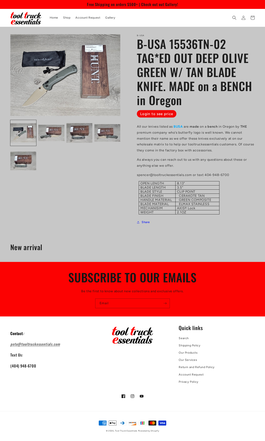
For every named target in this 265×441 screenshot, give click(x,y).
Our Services (188, 360)
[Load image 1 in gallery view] (23, 133)
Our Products (188, 352)
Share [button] (146, 222)
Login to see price (156, 114)
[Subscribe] (165, 303)
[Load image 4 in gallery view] (107, 133)
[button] (234, 17)
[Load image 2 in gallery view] (51, 133)
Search (184, 338)
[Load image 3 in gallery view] (79, 133)
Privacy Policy (188, 382)
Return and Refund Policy (196, 367)
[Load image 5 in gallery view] (23, 161)
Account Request (191, 374)
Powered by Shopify (148, 430)
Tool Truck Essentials (126, 430)
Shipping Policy (189, 345)
